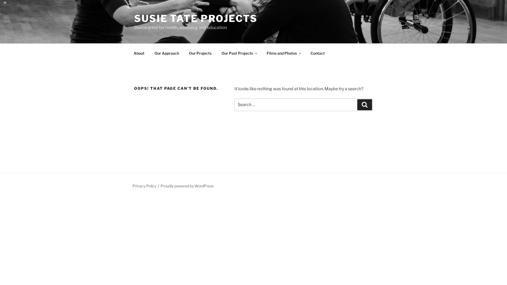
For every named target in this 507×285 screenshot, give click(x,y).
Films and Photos (282, 53)
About (139, 53)
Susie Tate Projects (195, 18)
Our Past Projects (237, 53)
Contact (318, 53)
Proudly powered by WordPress (187, 186)
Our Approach (166, 53)
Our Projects (200, 53)
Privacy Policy (144, 186)
